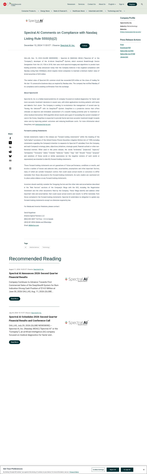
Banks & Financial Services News (61, 11)
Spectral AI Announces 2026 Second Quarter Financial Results (33, 275)
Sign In (121, 4)
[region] (73, 470)
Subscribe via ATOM (127, 54)
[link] (71, 4)
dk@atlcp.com (34, 225)
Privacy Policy (74, 472)
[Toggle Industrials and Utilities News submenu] (105, 11)
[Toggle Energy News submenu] (52, 11)
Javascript (124, 57)
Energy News (45, 11)
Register (132, 4)
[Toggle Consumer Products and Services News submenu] (39, 11)
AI (25, 247)
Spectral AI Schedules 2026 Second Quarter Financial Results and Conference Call (33, 318)
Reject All (113, 469)
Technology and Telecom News (115, 11)
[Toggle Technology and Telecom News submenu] (124, 11)
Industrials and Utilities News (96, 11)
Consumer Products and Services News (29, 11)
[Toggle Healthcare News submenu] (87, 11)
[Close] (144, 469)
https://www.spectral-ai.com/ (130, 32)
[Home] (12, 4)
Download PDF (125, 48)
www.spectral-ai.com (42, 124)
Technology (45, 247)
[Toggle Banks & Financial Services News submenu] (71, 11)
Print (122, 45)
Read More (14, 298)
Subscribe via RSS (126, 51)
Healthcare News (78, 11)
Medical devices (34, 247)
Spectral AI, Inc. (67, 45)
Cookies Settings (98, 469)
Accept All (127, 469)
